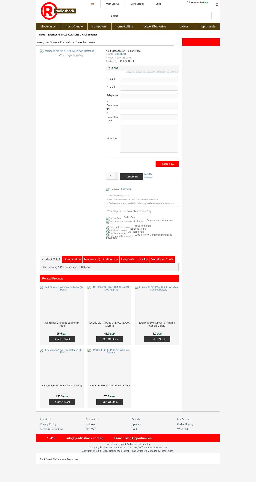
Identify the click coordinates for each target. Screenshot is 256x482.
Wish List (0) (112, 3)
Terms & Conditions (51, 429)
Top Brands (208, 26)
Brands (136, 419)
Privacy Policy (48, 424)
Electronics (48, 26)
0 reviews (126, 189)
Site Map (91, 429)
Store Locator (137, 3)
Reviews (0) (92, 259)
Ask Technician (136, 232)
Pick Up (143, 259)
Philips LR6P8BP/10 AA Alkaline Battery (109, 385)
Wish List (148, 174)
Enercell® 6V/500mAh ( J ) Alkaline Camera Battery (157, 324)
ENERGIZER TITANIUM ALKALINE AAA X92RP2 (109, 324)
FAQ (134, 429)
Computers (99, 26)
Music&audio (74, 26)
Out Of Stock (62, 339)
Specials (136, 424)
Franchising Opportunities (133, 438)
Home (42, 34)
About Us (45, 419)
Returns (90, 424)
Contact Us (92, 419)
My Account (184, 419)
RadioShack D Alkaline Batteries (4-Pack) (62, 324)
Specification (72, 259)
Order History (185, 424)
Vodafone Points (137, 229)
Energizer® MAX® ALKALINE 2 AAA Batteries (72, 34)
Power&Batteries (155, 26)
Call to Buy (129, 217)
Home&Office (124, 26)
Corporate (127, 259)
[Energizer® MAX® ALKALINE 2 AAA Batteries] (67, 50)
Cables (184, 26)
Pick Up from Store (141, 226)
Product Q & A (51, 259)
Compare (148, 177)
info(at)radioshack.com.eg (84, 438)
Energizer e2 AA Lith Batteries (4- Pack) (62, 385)
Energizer (120, 53)
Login (159, 3)
